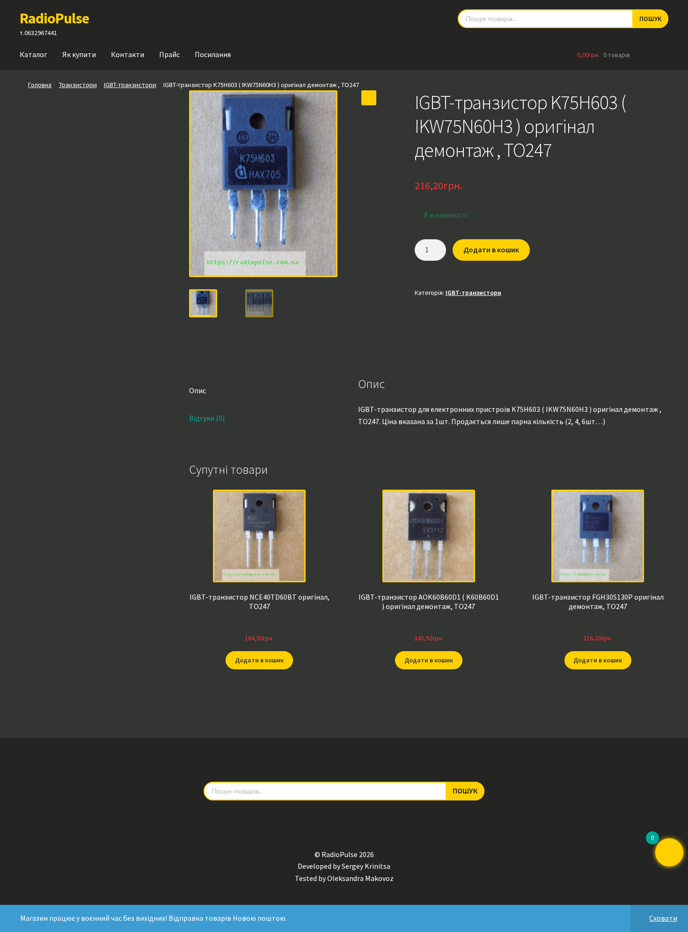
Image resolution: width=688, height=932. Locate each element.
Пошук (650, 19)
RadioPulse (54, 18)
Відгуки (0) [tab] (207, 418)
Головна (39, 85)
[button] (368, 97)
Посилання (213, 54)
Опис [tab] (197, 390)
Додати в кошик (491, 249)
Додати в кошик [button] (259, 660)
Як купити (79, 54)
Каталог (33, 54)
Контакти (127, 54)
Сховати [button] (663, 918)
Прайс (169, 54)
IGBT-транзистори (130, 85)
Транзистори (78, 85)
